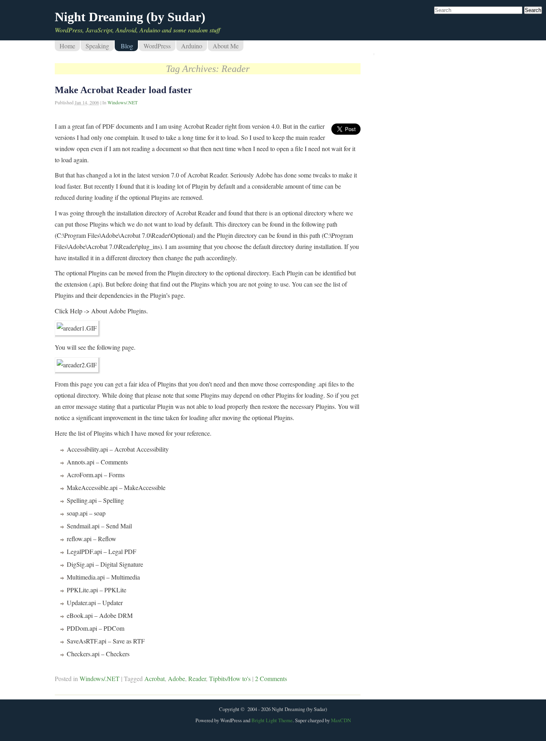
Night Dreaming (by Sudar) (130, 17)
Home (67, 46)
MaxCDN (341, 720)
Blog (127, 46)
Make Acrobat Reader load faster (123, 90)
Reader (197, 678)
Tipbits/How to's (230, 678)
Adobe (176, 678)
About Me (226, 46)
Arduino (191, 46)
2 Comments (271, 678)
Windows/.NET (122, 102)
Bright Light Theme (272, 720)
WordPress (157, 46)
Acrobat (154, 678)
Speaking (97, 46)
